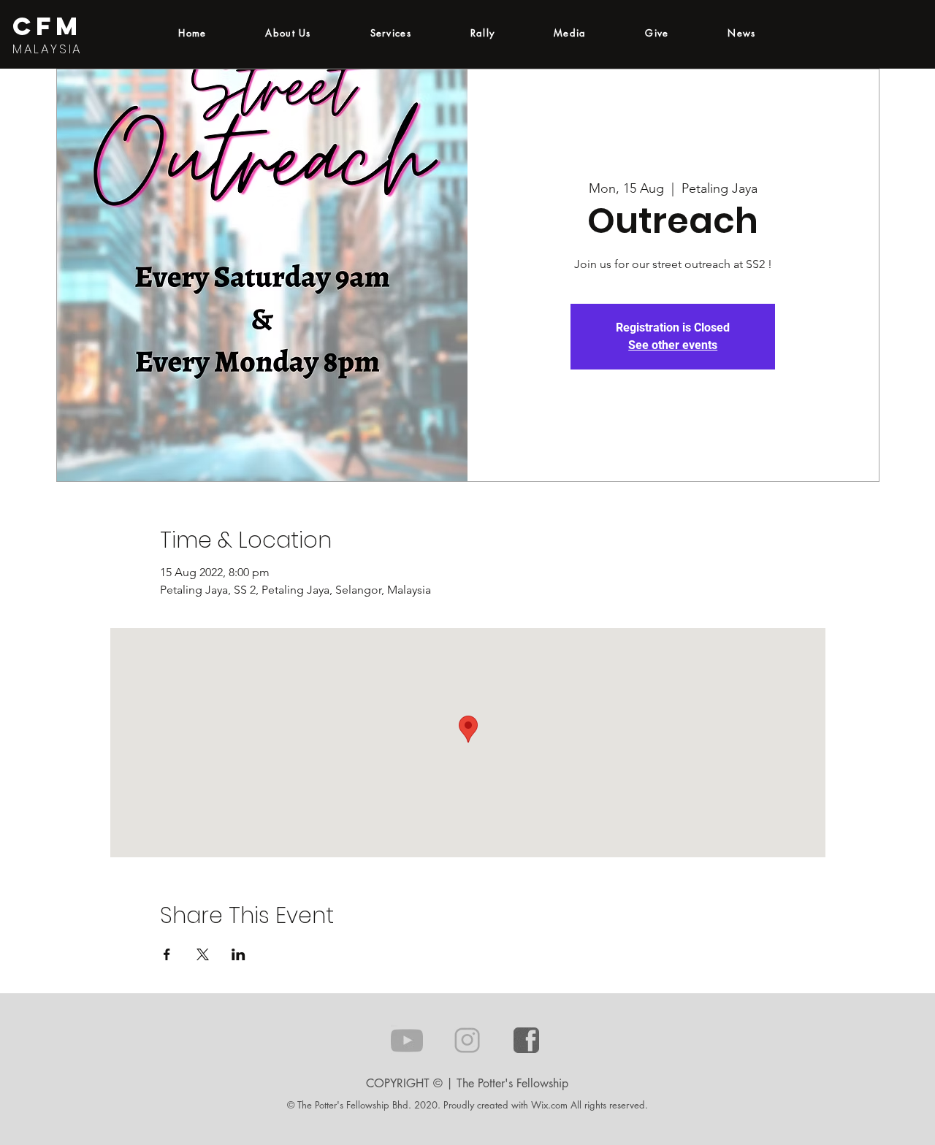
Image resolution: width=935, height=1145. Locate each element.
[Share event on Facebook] (167, 954)
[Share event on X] (203, 954)
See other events (672, 345)
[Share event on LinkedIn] (238, 954)
